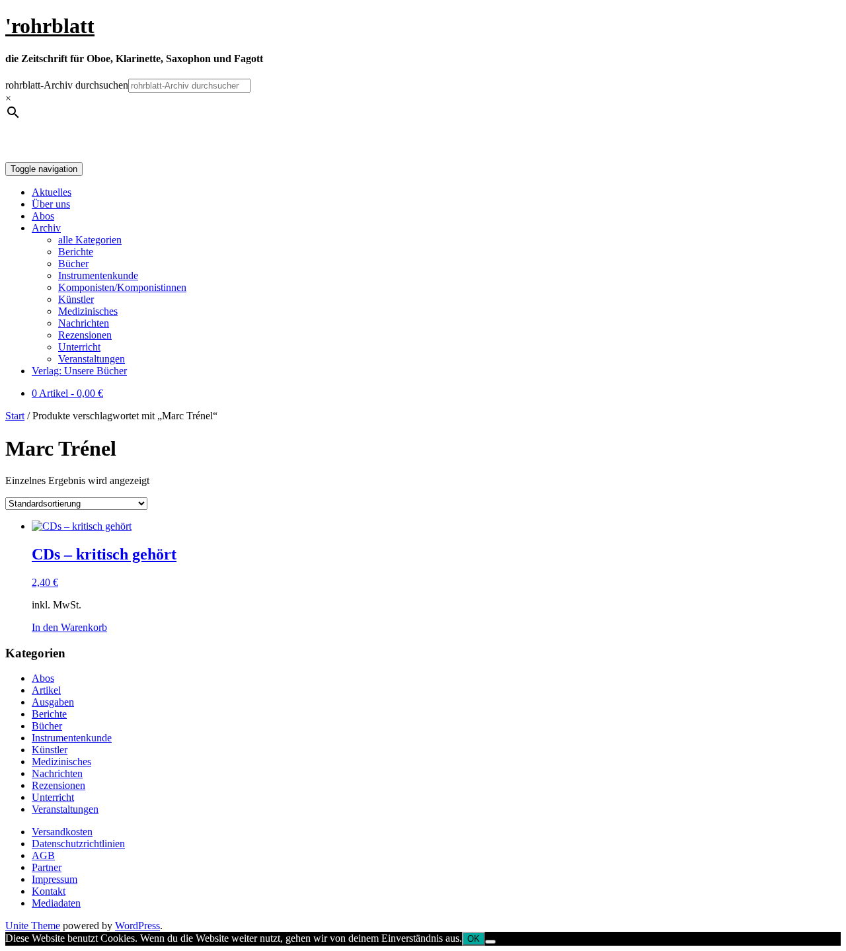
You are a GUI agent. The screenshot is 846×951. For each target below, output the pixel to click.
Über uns (51, 204)
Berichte (75, 251)
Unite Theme (32, 925)
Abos (43, 216)
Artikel (46, 690)
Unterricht (79, 346)
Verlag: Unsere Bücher (79, 370)
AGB (43, 855)
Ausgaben (53, 702)
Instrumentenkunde (98, 275)
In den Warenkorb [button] (69, 627)
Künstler (76, 299)
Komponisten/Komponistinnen (122, 287)
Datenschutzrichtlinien (78, 843)
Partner (46, 867)
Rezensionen (85, 335)
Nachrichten (83, 323)
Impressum (54, 879)
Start (14, 415)
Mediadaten (56, 903)
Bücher (73, 263)
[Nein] (490, 942)
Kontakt (48, 891)
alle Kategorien (90, 239)
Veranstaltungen (91, 358)
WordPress (137, 925)
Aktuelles (51, 192)
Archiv (46, 227)
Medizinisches (88, 311)
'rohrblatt (50, 26)
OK (473, 939)
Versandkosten (62, 831)
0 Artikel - (67, 393)
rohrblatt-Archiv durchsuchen (66, 85)
